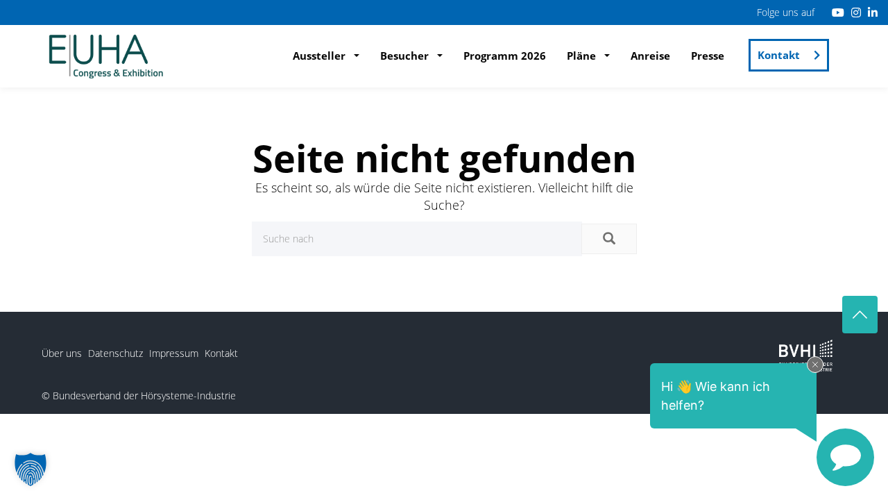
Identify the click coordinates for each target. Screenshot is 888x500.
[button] (30, 469)
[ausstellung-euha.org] (106, 55)
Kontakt (779, 55)
